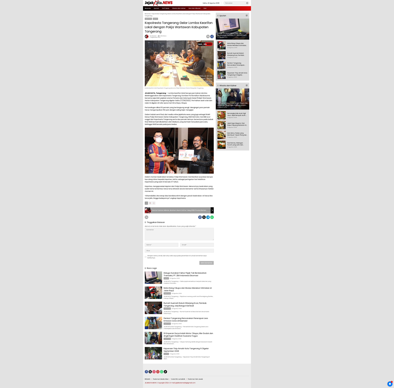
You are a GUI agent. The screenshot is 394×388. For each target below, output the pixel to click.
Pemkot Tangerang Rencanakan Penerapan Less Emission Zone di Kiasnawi (186, 319)
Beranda (148, 14)
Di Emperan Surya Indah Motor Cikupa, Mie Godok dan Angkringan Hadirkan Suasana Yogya (188, 334)
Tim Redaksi (153, 35)
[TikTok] (165, 371)
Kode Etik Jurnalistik (178, 379)
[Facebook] (200, 217)
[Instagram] (154, 371)
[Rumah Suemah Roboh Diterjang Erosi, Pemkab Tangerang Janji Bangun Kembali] (153, 308)
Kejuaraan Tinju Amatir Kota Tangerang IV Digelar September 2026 (237, 74)
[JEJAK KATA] (159, 3)
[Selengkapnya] (247, 15)
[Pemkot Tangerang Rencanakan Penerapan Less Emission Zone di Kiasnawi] (153, 323)
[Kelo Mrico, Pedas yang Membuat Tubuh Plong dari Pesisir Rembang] (221, 135)
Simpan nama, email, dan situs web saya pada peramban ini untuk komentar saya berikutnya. (177, 257)
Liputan (155, 19)
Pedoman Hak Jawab (195, 379)
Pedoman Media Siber (161, 379)
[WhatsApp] (212, 217)
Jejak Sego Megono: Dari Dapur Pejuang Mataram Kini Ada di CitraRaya (237, 124)
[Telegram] (208, 217)
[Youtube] (157, 371)
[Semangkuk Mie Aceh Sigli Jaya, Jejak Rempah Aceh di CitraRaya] (221, 115)
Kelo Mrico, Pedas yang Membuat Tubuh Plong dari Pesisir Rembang (237, 134)
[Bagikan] (212, 36)
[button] (247, 3)
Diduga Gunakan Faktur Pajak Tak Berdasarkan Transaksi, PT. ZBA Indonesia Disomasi (185, 274)
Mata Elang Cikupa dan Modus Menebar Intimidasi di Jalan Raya (236, 44)
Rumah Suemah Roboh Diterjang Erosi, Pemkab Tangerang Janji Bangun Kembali (185, 304)
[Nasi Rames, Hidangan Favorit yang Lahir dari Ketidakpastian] (221, 145)
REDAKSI (147, 379)
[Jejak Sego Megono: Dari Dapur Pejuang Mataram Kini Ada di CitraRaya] (221, 125)
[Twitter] (204, 217)
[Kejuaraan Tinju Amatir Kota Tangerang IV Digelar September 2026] (153, 353)
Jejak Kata (148, 19)
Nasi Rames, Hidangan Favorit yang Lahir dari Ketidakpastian (235, 144)
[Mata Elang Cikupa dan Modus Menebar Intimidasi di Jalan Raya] (153, 293)
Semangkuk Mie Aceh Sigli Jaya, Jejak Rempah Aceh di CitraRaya (237, 114)
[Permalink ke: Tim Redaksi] (147, 36)
